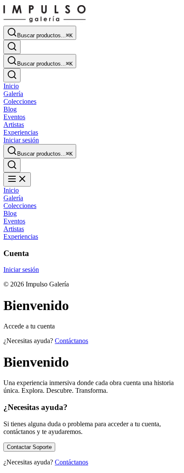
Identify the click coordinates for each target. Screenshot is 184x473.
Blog (10, 109)
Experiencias (20, 132)
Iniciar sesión (21, 140)
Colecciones (19, 101)
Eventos (14, 117)
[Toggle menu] (17, 179)
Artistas (13, 124)
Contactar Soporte (29, 447)
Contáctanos (71, 340)
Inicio (11, 86)
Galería (13, 93)
